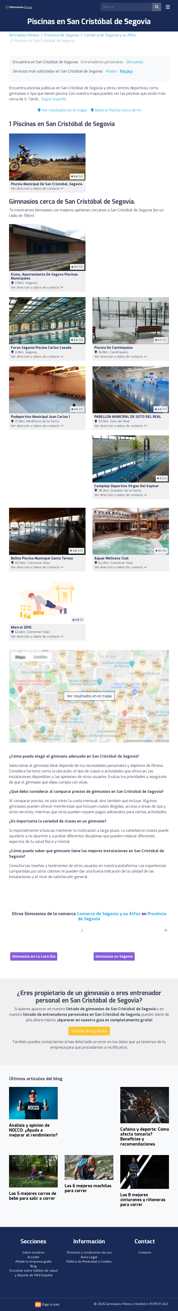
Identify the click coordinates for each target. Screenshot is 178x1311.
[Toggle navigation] (167, 7)
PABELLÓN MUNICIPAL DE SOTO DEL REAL (127, 417)
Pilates (111, 71)
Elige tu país (50, 1304)
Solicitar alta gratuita (89, 1030)
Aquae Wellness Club (111, 558)
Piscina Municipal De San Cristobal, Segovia (46, 184)
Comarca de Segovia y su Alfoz (110, 35)
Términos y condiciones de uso (89, 1252)
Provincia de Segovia (61, 35)
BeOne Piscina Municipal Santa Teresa (42, 558)
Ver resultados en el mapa (64, 110)
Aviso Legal (89, 1257)
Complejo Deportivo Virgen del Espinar (126, 486)
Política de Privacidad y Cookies (89, 1261)
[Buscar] (156, 7)
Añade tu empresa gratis (33, 1261)
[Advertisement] (130, 257)
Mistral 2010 (21, 627)
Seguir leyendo (53, 99)
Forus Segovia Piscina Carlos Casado (41, 348)
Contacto (144, 1252)
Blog (33, 1266)
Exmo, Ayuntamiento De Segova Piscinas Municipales (44, 276)
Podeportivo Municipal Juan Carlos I (40, 417)
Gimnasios (134, 62)
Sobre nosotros (33, 1252)
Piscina (126, 71)
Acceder (33, 1257)
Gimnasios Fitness (24, 35)
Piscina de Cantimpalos (113, 348)
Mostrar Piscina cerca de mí (117, 110)
